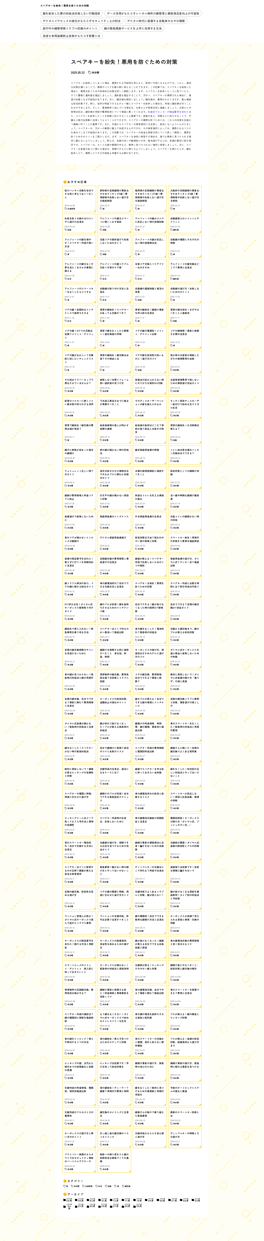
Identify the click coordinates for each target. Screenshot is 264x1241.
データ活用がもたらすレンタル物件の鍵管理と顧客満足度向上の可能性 (153, 13)
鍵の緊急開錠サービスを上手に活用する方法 (133, 28)
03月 (81, 1206)
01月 (104, 1200)
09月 (151, 1200)
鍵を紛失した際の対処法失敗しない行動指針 (72, 13)
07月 (174, 1200)
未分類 (95, 72)
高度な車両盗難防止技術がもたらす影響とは (72, 36)
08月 (163, 1200)
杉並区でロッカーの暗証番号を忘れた (168, 111)
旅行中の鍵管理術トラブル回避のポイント (70, 28)
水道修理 (88, 1186)
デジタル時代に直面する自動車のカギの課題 (156, 21)
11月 (127, 1200)
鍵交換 (127, 1186)
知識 (109, 1186)
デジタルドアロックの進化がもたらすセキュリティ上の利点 (82, 21)
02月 (93, 1200)
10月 (139, 1200)
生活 (100, 1186)
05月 (81, 1200)
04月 (69, 1207)
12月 (116, 1200)
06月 (69, 1200)
